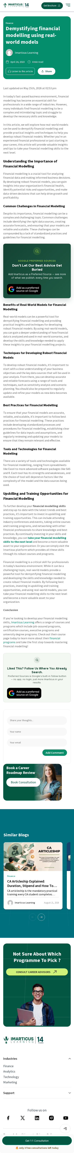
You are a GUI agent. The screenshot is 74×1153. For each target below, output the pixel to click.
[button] (41, 917)
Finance (8, 1066)
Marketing (10, 1082)
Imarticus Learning (26, 52)
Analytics (9, 1071)
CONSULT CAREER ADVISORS (33, 972)
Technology (11, 1077)
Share (48, 71)
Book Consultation (23, 782)
